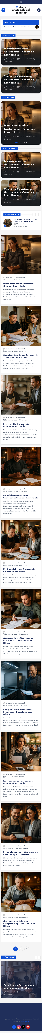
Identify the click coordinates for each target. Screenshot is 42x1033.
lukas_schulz (12, 59)
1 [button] (15, 142)
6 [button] (26, 142)
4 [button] (22, 142)
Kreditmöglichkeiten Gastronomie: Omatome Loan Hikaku (26, 221)
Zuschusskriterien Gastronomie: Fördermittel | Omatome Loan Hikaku (18, 642)
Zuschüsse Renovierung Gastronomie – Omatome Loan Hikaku (19, 80)
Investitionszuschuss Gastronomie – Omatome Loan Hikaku (19, 52)
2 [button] (18, 142)
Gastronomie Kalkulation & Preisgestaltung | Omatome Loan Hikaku (19, 925)
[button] (34, 214)
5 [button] (24, 142)
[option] (21, 123)
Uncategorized (20, 279)
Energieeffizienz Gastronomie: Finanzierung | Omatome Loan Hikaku (17, 714)
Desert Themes (25, 1023)
